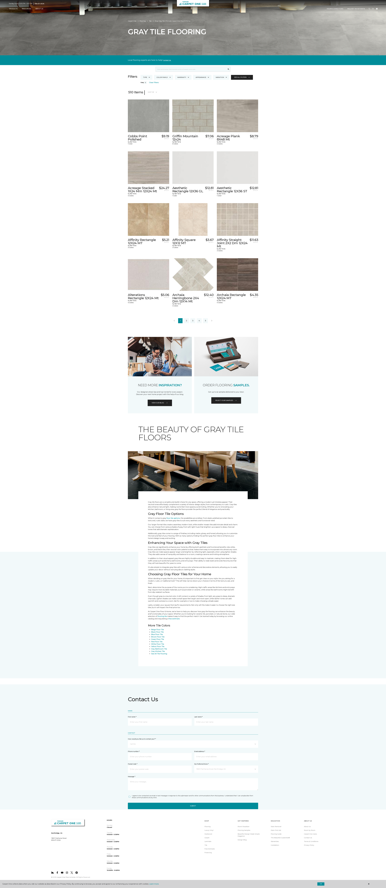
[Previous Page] (174, 320)
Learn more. (154, 884)
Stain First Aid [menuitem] (276, 830)
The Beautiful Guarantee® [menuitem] (280, 838)
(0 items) (377, 8)
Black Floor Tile (157, 632)
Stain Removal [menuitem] (276, 826)
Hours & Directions (335, 9)
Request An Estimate (356, 9)
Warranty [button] (181, 77)
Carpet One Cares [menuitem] (310, 834)
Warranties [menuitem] (275, 841)
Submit (193, 806)
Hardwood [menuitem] (208, 834)
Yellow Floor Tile (157, 646)
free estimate (174, 619)
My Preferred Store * (201, 764)
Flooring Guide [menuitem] (276, 834)
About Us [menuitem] (307, 826)
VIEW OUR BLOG (158, 403)
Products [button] (13, 9)
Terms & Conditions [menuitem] (311, 841)
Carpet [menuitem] (206, 838)
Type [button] (145, 77)
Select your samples (224, 400)
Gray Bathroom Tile (159, 649)
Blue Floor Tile (157, 634)
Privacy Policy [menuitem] (309, 845)
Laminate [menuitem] (207, 841)
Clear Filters (154, 82)
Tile (150, 21)
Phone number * (134, 751)
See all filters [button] (240, 77)
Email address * (199, 751)
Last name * (198, 717)
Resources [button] (26, 9)
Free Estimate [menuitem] (209, 849)
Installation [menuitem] (275, 845)
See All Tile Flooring (159, 654)
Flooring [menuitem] (207, 826)
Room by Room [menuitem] (309, 830)
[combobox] (191, 69)
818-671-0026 (39, 4)
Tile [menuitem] (205, 845)
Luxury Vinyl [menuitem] (208, 830)
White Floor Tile (157, 644)
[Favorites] (373, 9)
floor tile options (173, 518)
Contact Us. (167, 60)
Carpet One (132, 21)
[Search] (228, 69)
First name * (132, 717)
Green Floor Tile (157, 639)
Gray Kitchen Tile (158, 651)
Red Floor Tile (156, 642)
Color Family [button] (162, 77)
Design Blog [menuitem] (242, 840)
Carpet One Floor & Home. (66, 877)
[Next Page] (211, 320)
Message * (131, 776)
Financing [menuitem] (208, 853)
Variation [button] (220, 77)
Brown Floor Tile (157, 637)
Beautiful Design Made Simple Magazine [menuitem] (249, 835)
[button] (369, 9)
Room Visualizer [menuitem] (243, 826)
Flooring (143, 21)
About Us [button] (39, 9)
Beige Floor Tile (157, 630)
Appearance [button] (201, 77)
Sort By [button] (151, 92)
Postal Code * (132, 764)
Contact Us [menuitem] (308, 838)
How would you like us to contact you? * (142, 739)
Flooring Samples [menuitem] (244, 830)
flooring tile (162, 616)
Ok (321, 884)
